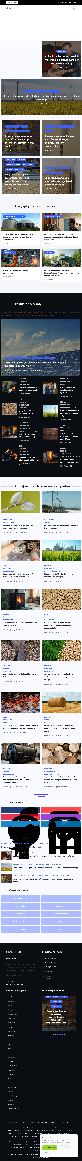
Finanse (10, 1100)
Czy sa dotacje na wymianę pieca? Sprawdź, (67, 390)
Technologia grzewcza (15, 1096)
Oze (34, 1139)
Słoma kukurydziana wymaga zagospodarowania (21, 847)
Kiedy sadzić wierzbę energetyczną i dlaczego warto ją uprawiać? (18, 527)
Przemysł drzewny (14, 1109)
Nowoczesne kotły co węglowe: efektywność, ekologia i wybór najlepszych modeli (16, 780)
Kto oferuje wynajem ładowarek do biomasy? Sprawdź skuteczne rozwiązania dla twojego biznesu (61, 273)
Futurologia (24, 1136)
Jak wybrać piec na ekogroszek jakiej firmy (29, 459)
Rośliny (10, 1083)
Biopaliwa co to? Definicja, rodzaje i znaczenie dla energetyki (59, 575)
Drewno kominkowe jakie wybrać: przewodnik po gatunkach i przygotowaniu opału (19, 141)
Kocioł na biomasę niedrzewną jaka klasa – (70, 461)
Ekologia (10, 1010)
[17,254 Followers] (61, 824)
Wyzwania (14, 1136)
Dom (61, 922)
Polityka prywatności (51, 967)
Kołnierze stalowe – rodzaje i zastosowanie (15, 271)
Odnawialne (11, 1001)
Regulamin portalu (50, 962)
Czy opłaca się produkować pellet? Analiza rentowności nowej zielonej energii (59, 677)
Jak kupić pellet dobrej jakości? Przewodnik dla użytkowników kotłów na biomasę (61, 59)
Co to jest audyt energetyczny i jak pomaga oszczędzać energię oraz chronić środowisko (61, 237)
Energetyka (11, 1031)
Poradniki (11, 997)
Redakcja (10, 370)
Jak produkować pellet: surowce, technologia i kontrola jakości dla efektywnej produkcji (17, 180)
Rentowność (17, 1144)
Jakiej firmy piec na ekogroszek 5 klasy (27, 435)
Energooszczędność (34, 1147)
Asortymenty (21, 898)
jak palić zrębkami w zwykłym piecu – (27, 412)
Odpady (69, 1130)
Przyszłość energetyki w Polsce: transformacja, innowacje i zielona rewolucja (41, 98)
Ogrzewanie (12, 1023)
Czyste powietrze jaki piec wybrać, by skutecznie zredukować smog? (18, 575)
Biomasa (21, 906)
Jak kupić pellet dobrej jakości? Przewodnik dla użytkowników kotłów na (43, 856)
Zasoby (28, 1142)
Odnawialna (11, 1104)
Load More (41, 796)
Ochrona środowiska (15, 1142)
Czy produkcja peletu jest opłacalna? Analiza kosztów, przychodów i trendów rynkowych (60, 780)
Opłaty (27, 1144)
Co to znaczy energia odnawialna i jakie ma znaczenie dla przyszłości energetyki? (35, 364)
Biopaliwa (61, 906)
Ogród (11, 1133)
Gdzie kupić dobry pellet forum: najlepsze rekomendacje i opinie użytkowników (58, 625)
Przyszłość (36, 1150)
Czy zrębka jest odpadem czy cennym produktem (69, 436)
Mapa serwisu (48, 971)
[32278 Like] (20, 810)
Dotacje (61, 929)
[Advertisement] (41, 25)
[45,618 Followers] (20, 824)
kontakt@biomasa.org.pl (50, 979)
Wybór (19, 1133)
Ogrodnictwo (12, 1087)
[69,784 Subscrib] (61, 810)
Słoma (57, 1128)
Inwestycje (11, 1018)
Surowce (60, 1130)
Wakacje (27, 1133)
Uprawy (27, 1139)
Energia (10, 1005)
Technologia (12, 1070)
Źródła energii (12, 1014)
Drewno (10, 1048)
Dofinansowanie (21, 922)
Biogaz (61, 898)
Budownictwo (61, 914)
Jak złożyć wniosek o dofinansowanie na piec (29, 389)
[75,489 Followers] (61, 817)
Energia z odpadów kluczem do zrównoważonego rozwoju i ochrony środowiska (60, 141)
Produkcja (11, 1061)
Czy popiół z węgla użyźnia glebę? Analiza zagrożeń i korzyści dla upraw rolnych (20, 727)
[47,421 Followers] (20, 817)
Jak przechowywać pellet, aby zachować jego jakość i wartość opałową (59, 181)
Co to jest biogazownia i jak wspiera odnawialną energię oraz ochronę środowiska (18, 237)
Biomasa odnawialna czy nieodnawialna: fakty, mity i (70, 413)
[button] (53, 1034)
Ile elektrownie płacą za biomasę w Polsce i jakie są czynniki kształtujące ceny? (59, 728)
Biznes (21, 914)
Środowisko (11, 1035)
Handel (10, 1044)
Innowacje (28, 1130)
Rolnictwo (11, 1074)
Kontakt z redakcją (50, 958)
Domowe (21, 929)
